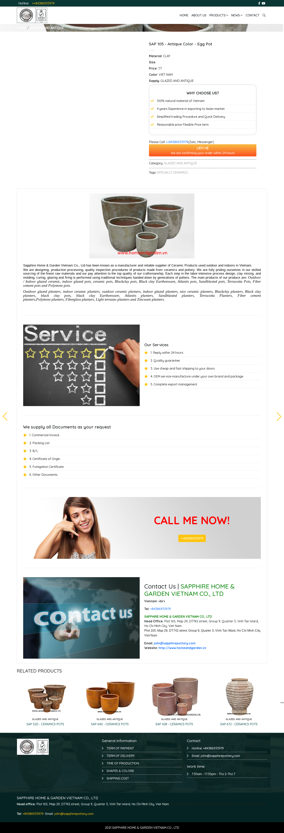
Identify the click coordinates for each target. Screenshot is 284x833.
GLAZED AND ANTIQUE (47, 28)
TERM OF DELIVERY (121, 756)
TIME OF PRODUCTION (123, 763)
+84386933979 (33, 814)
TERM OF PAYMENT (120, 748)
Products (217, 15)
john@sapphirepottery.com (74, 814)
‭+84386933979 (160, 609)
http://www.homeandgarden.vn (182, 648)
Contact (252, 15)
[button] (279, 416)
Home (184, 15)
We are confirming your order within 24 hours (203, 150)
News (236, 15)
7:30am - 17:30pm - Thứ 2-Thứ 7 (213, 774)
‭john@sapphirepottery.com (175, 643)
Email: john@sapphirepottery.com (216, 756)
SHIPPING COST (118, 778)
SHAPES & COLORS (120, 771)
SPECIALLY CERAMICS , (173, 172)
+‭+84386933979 (177, 142)
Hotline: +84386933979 (208, 748)
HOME (21, 28)
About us (198, 15)
